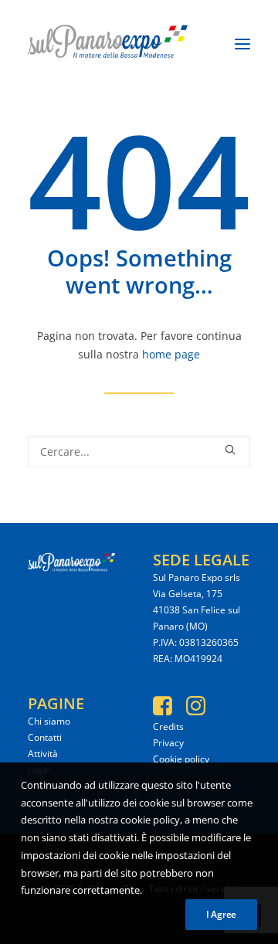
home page (171, 354)
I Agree (221, 914)
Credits (168, 726)
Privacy (168, 742)
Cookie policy (181, 759)
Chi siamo (49, 721)
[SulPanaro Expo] (108, 44)
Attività (43, 753)
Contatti (45, 737)
